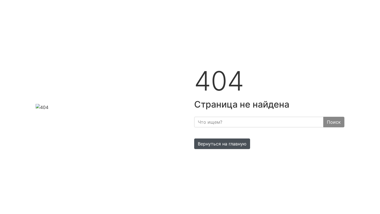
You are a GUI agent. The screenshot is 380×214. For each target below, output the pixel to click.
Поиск (334, 122)
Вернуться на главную (222, 144)
